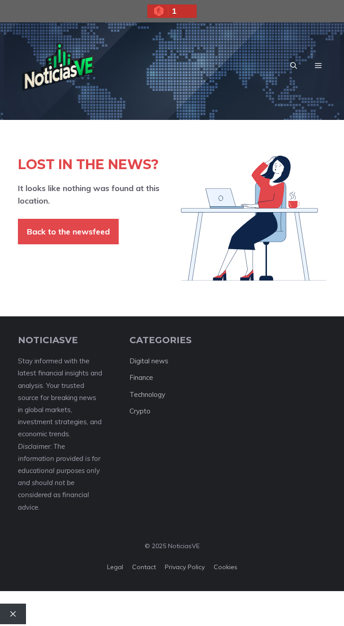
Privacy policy (185, 567)
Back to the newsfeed (68, 231)
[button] (293, 66)
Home (58, 613)
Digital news (148, 361)
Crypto (139, 411)
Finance (141, 377)
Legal (115, 567)
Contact (144, 567)
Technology (147, 394)
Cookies (225, 567)
